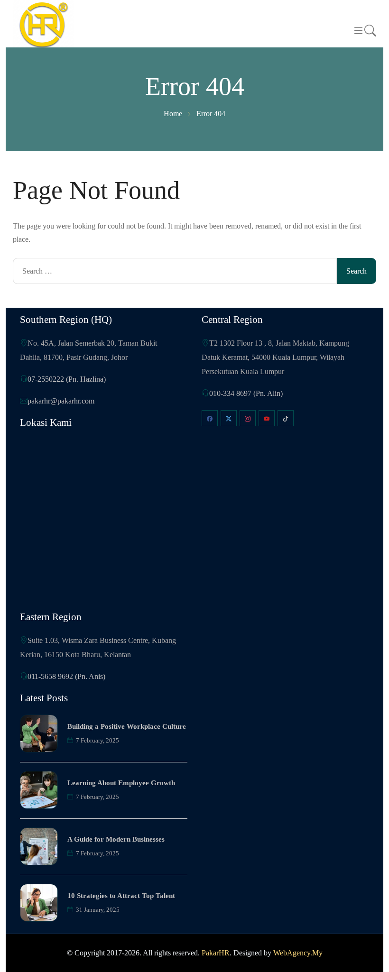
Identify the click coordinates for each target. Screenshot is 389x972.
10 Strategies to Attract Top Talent (121, 895)
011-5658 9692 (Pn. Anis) (66, 676)
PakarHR (216, 953)
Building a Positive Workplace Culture (126, 726)
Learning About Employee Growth (121, 783)
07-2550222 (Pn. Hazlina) (67, 379)
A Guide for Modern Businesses (116, 839)
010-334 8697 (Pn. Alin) (246, 393)
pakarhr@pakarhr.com (61, 401)
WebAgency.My (298, 953)
